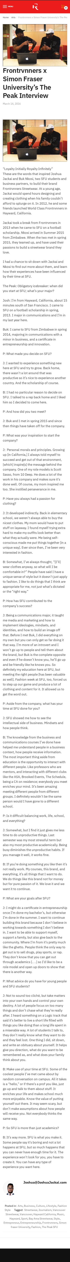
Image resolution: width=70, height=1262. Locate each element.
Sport (24, 1218)
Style (57, 1218)
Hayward (15, 1218)
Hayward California (44, 1214)
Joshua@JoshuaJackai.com (45, 1182)
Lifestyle (51, 1206)
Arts (13, 17)
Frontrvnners (50, 1222)
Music (60, 1214)
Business (29, 1206)
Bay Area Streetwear (40, 1218)
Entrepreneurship (30, 1222)
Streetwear (30, 1210)
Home (6, 17)
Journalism (45, 1210)
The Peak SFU (50, 1227)
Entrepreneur (11, 1222)
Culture (40, 1206)
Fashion (36, 1227)
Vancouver (26, 1214)
